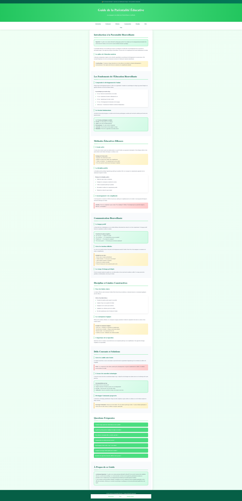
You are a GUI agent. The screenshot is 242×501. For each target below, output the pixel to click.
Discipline (138, 24)
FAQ (121, 27)
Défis (146, 24)
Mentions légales (130, 496)
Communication (127, 24)
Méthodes (117, 24)
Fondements (108, 24)
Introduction (98, 24)
